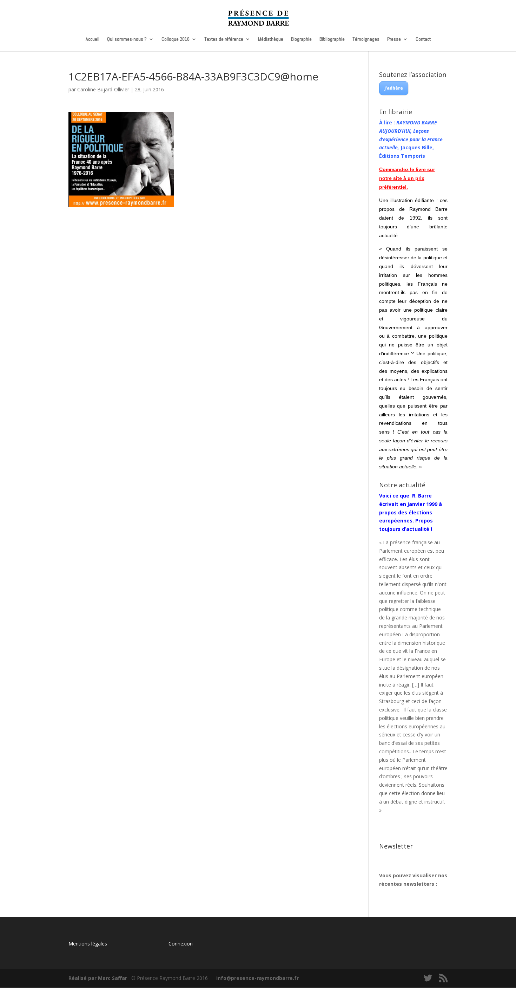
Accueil (92, 39)
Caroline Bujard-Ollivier (103, 89)
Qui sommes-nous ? (127, 39)
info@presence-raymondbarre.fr (257, 978)
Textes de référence (223, 39)
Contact (423, 39)
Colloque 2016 (175, 39)
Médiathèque (270, 39)
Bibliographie (332, 39)
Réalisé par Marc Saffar (97, 978)
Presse (394, 39)
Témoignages (365, 39)
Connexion (180, 943)
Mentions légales (87, 943)
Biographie (301, 39)
